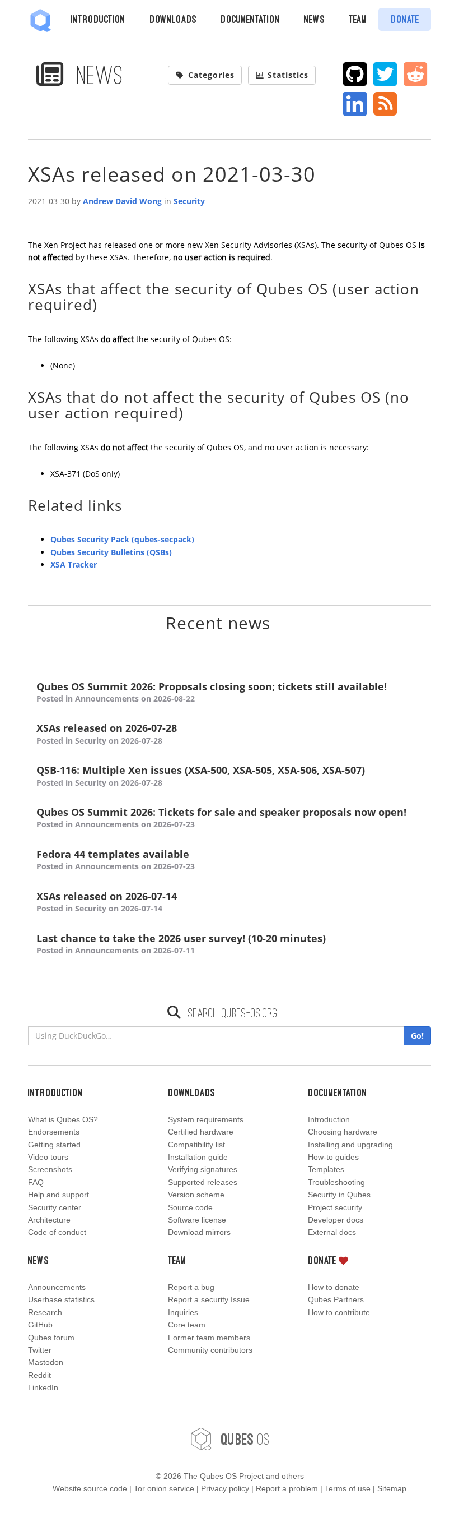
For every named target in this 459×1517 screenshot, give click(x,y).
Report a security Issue (209, 1299)
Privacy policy (225, 1488)
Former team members (209, 1337)
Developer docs (335, 1219)
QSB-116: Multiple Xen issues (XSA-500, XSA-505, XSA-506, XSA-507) (200, 775)
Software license (197, 1219)
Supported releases (202, 1182)
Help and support (58, 1194)
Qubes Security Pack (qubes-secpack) (122, 539)
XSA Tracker (73, 564)
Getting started (54, 1144)
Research (45, 1312)
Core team (186, 1324)
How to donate (333, 1287)
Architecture (49, 1219)
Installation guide (198, 1156)
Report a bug (191, 1287)
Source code (190, 1207)
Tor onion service (164, 1488)
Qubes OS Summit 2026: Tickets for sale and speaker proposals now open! (221, 817)
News (314, 19)
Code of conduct (57, 1232)
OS (245, 1438)
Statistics (288, 75)
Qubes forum (51, 1337)
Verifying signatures (202, 1169)
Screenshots (50, 1169)
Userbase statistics (61, 1299)
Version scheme (196, 1194)
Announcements (57, 1287)
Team (358, 19)
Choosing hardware (342, 1131)
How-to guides (333, 1156)
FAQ (36, 1182)
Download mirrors (199, 1232)
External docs (332, 1232)
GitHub (40, 1324)
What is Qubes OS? (63, 1119)
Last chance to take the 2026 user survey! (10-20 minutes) (181, 944)
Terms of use (348, 1488)
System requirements (205, 1119)
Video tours (48, 1156)
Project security (335, 1207)
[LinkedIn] (355, 103)
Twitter (39, 1349)
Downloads (172, 19)
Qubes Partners (336, 1299)
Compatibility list (196, 1144)
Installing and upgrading (350, 1144)
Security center (54, 1207)
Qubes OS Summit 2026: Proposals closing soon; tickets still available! (211, 692)
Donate (405, 19)
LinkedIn (43, 1387)
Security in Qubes (339, 1194)
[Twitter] (385, 74)
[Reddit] (416, 74)
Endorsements (53, 1131)
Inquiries (183, 1312)
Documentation (250, 19)
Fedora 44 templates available (115, 860)
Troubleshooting (336, 1182)
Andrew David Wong (122, 201)
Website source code (90, 1488)
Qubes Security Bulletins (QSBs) (111, 552)
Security (189, 201)
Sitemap (391, 1488)
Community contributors (210, 1349)
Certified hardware (200, 1131)
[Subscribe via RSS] (385, 103)
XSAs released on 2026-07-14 (106, 902)
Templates (326, 1169)
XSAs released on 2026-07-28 (106, 733)
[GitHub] (355, 74)
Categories (211, 75)
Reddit (39, 1375)
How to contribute (339, 1312)
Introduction (98, 19)
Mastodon (45, 1362)
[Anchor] (105, 304)
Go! (417, 1035)
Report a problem (287, 1488)
